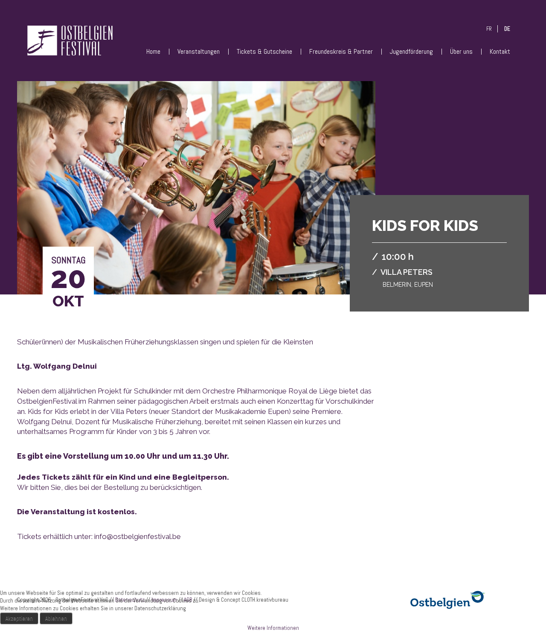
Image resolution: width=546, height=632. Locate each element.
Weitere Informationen (273, 628)
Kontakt (500, 51)
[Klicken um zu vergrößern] (196, 200)
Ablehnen (56, 618)
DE (507, 28)
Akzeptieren (19, 618)
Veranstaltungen (198, 51)
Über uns (461, 51)
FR (489, 28)
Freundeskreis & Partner (341, 51)
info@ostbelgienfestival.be (137, 536)
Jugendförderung (411, 51)
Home (153, 51)
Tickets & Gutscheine (264, 51)
